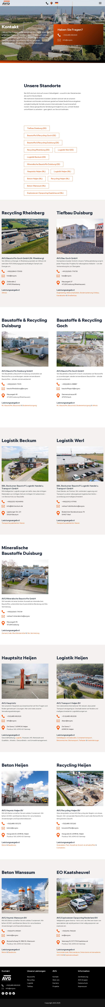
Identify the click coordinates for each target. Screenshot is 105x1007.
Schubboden (71, 738)
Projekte (55, 986)
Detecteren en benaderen (90, 952)
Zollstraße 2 (11, 282)
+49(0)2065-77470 (14, 384)
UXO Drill (60, 955)
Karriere (55, 983)
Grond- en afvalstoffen (86, 845)
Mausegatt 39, (12, 622)
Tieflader (82, 740)
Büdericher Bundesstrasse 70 (73, 512)
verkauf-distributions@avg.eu (73, 506)
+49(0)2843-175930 (14, 271)
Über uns (55, 980)
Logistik (19, 738)
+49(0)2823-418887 (69, 384)
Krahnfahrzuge (93, 740)
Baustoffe (31, 977)
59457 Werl (66, 514)
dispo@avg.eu (67, 721)
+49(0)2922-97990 (69, 502)
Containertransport (84, 738)
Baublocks (12, 845)
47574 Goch (66, 397)
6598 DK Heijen (68, 729)
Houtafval (73, 845)
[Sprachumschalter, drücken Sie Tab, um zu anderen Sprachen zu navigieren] (56, 3)
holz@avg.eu (12, 276)
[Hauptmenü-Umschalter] (100, 3)
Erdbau (96, 293)
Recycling (30, 980)
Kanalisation (61, 295)
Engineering (61, 293)
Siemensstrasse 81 (69, 394)
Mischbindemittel (18, 633)
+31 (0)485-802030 (69, 716)
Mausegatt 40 (12, 394)
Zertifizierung (83, 977)
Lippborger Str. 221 (14, 512)
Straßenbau (72, 295)
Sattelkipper (61, 738)
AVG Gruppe (83, 980)
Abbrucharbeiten (72, 293)
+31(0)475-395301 (14, 931)
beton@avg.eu (12, 828)
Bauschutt (17, 405)
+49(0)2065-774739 (14, 612)
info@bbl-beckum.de (15, 506)
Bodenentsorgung (30, 405)
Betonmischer (62, 740)
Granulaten (61, 845)
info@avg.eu (67, 40)
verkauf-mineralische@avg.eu (18, 616)
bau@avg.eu (66, 276)
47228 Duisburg (13, 625)
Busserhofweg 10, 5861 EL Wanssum (21, 941)
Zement (5, 633)
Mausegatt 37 (67, 282)
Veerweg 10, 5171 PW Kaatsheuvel (75, 941)
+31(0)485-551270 (14, 823)
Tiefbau (30, 986)
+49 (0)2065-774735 (70, 271)
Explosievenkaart (71, 955)
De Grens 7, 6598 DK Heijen (17, 726)
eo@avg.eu (66, 935)
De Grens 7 (66, 726)
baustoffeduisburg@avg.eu (17, 388)
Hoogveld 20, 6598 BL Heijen (18, 834)
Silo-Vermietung (33, 633)
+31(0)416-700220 (69, 931)
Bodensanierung (86, 293)
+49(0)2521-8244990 (15, 502)
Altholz (4, 293)
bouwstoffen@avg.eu (70, 828)
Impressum (82, 986)
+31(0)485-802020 (70, 35)
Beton (4, 845)
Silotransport (73, 740)
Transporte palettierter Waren (13, 523)
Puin (67, 845)
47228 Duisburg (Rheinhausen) (73, 284)
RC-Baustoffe (7, 405)
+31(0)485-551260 (69, 823)
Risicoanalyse (74, 952)
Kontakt (55, 977)
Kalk (10, 633)
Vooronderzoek (62, 952)
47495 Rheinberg (13, 284)
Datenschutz (83, 983)
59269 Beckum (12, 514)
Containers (61, 848)
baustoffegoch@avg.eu (71, 388)
